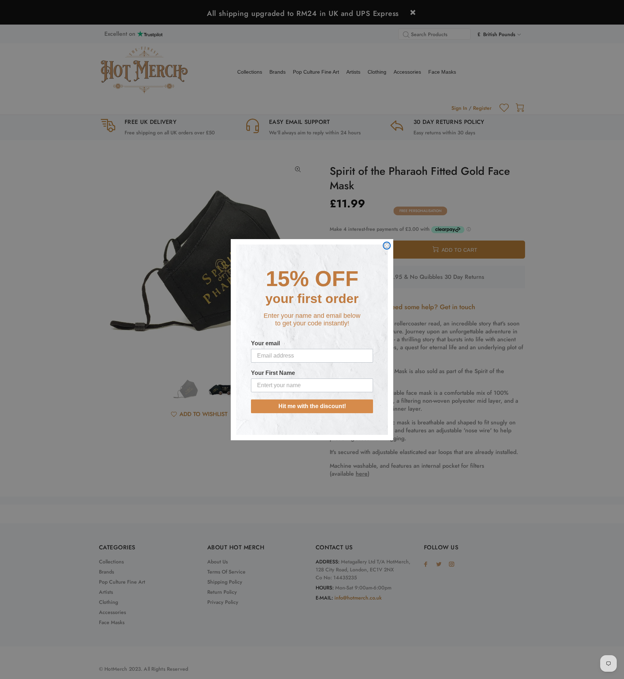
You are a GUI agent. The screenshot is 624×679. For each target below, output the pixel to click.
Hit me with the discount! (312, 406)
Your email (265, 343)
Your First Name (273, 373)
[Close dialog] (386, 245)
